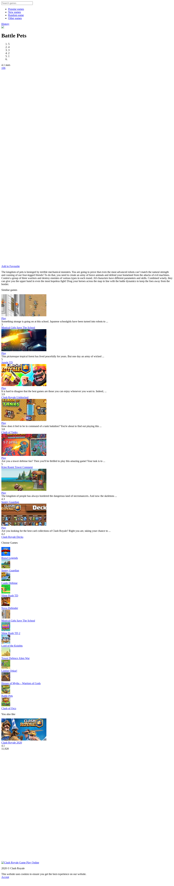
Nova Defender (9, 608)
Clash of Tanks (9, 432)
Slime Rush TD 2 (10, 633)
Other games (15, 18)
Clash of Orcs (8, 708)
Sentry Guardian (10, 502)
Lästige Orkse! (9, 670)
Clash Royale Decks (12, 536)
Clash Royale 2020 (11, 742)
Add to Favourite (10, 266)
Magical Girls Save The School (18, 327)
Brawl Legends (9, 558)
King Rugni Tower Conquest (17, 467)
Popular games (16, 9)
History (5, 24)
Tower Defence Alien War (15, 658)
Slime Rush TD (9, 595)
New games (14, 12)
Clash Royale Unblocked (14, 397)
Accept (5, 877)
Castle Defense (9, 583)
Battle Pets (7, 695)
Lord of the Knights (12, 645)
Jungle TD (7, 362)
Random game (16, 15)
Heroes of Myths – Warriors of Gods (21, 683)
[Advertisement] (50, 112)
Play (3, 318)
